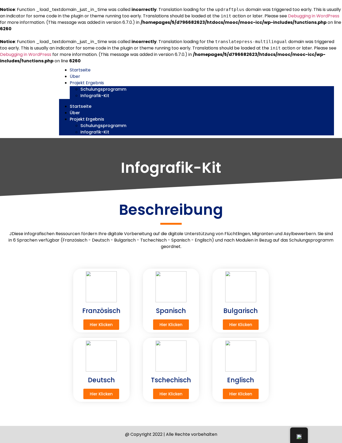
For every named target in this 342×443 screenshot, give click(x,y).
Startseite (80, 70)
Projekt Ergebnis (87, 83)
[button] (196, 101)
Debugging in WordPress (313, 16)
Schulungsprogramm (103, 89)
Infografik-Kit (94, 96)
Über (75, 76)
